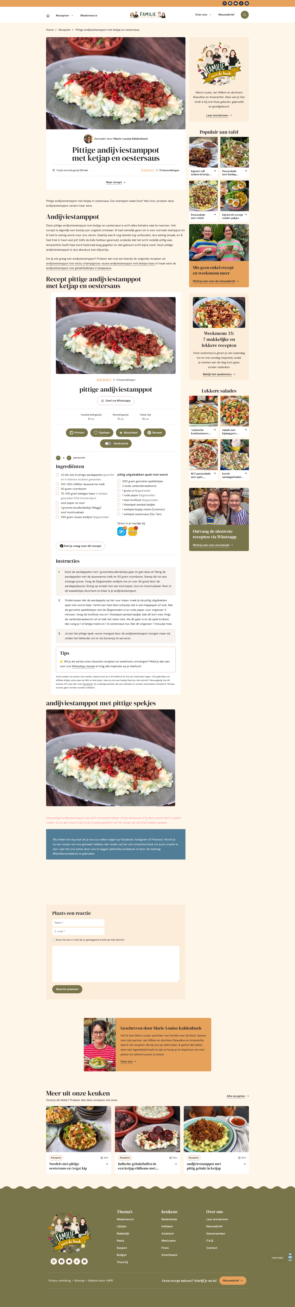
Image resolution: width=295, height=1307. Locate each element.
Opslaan (104, 432)
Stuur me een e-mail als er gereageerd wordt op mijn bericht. (90, 939)
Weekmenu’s (88, 15)
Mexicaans (168, 1240)
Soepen (122, 1248)
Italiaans (167, 1226)
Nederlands (169, 1219)
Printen (79, 432)
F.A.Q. (210, 1240)
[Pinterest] (247, 3)
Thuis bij (122, 1262)
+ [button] (69, 457)
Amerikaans (169, 1255)
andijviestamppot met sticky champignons (73, 263)
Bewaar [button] (157, 432)
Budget (122, 1255)
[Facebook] (230, 3)
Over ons (201, 14)
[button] (142, 170)
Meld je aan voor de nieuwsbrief (214, 281)
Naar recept (114, 182)
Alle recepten (236, 1096)
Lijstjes (121, 1226)
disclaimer (88, 684)
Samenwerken (215, 1233)
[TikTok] (241, 3)
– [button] (58, 457)
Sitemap (79, 1280)
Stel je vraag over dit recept (82, 546)
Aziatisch (167, 1233)
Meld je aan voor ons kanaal (211, 545)
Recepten (62, 15)
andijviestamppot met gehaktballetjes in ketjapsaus (78, 268)
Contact (211, 1248)
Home (50, 30)
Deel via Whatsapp (118, 400)
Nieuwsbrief (226, 14)
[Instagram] (224, 3)
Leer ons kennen (217, 115)
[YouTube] (236, 3)
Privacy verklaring (60, 1280)
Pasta (120, 1240)
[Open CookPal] (290, 1257)
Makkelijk (123, 1233)
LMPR (109, 1280)
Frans (165, 1248)
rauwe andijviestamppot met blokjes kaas (128, 263)
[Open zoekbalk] (245, 15)
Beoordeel (131, 432)
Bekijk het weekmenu (217, 374)
